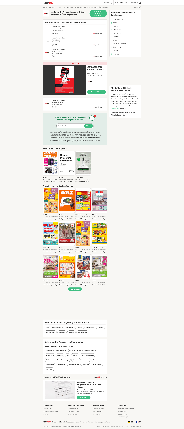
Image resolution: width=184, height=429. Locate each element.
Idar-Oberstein (82, 332)
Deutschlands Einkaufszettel (126, 409)
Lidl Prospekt (96, 414)
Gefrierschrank (89, 350)
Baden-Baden (69, 327)
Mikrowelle (96, 360)
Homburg (100, 327)
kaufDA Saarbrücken (49, 7)
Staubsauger (65, 360)
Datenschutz (114, 426)
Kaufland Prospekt (73, 411)
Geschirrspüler (96, 364)
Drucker (75, 355)
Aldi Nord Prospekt (98, 409)
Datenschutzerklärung (93, 137)
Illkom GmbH (117, 47)
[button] (75, 78)
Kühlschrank (50, 355)
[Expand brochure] (64, 80)
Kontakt (121, 426)
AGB (127, 426)
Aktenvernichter (73, 364)
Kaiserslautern (56, 327)
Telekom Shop (118, 19)
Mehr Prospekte (75, 289)
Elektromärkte (68, 7)
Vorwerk (116, 50)
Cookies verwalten (135, 426)
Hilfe (98, 426)
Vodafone (116, 37)
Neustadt (79, 327)
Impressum (105, 426)
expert (115, 40)
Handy (75, 360)
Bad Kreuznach (50, 332)
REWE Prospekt (72, 414)
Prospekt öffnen (96, 92)
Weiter (88, 126)
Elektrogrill (49, 369)
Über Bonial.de (47, 409)
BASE (115, 23)
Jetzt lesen (83, 397)
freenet (115, 26)
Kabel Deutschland (119, 44)
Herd (67, 355)
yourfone (116, 54)
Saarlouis (71, 332)
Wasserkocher (84, 360)
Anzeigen (136, 7)
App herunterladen (123, 414)
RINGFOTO (117, 30)
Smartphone (50, 364)
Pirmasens (62, 332)
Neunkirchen (90, 327)
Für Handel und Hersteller (50, 411)
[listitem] (50, 166)
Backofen (86, 364)
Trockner (60, 355)
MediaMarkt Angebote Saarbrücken (98, 13)
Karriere (45, 414)
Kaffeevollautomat (52, 360)
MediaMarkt (115, 108)
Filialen (60, 7)
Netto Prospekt (97, 411)
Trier (47, 327)
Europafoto (116, 33)
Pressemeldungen (123, 417)
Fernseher (49, 350)
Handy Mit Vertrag (75, 350)
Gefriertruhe (61, 364)
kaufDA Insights (122, 411)
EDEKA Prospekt (73, 409)
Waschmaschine (61, 350)
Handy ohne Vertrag (87, 355)
